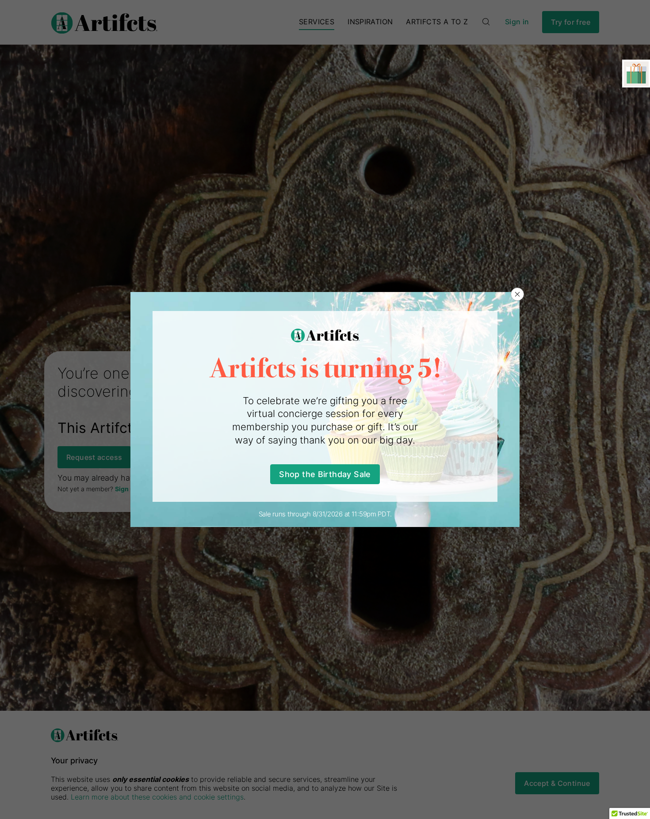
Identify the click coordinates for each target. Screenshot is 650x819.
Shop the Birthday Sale (325, 474)
